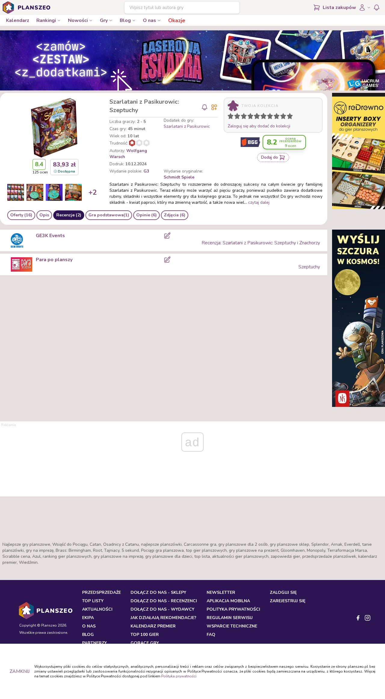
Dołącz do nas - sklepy (158, 592)
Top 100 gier (145, 634)
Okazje (176, 20)
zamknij (19, 671)
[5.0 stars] (258, 117)
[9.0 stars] (284, 117)
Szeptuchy (309, 267)
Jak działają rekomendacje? (163, 618)
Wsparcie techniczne (232, 626)
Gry (104, 20)
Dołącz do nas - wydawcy (162, 609)
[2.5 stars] (242, 117)
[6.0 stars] (264, 117)
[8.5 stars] (281, 117)
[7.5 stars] (275, 117)
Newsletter (221, 592)
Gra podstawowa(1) (108, 215)
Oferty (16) (21, 215)
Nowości (78, 20)
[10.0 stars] (291, 117)
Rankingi (46, 20)
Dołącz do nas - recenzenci (164, 601)
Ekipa (88, 618)
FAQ (211, 634)
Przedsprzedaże (101, 592)
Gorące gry (145, 643)
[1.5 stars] (235, 117)
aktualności (97, 609)
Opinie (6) (146, 215)
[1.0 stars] (231, 117)
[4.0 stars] (251, 117)
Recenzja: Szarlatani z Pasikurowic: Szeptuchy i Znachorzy (261, 243)
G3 (146, 171)
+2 (92, 192)
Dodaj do (269, 157)
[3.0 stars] (245, 117)
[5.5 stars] (261, 117)
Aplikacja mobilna (228, 601)
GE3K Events (50, 235)
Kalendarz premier (153, 626)
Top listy (92, 601)
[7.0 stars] (271, 117)
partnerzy (94, 643)
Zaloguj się (283, 592)
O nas (149, 20)
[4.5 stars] (255, 117)
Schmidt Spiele (179, 177)
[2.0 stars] (238, 117)
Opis (44, 215)
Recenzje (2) (68, 215)
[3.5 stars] (249, 117)
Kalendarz (17, 20)
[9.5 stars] (288, 117)
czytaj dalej (259, 202)
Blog (125, 20)
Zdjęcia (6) (174, 215)
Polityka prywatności (178, 676)
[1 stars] (229, 117)
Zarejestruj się (287, 601)
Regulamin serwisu (230, 618)
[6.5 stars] (268, 117)
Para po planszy (54, 259)
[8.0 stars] (277, 117)
